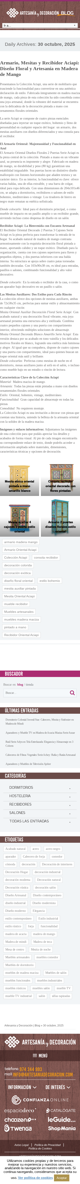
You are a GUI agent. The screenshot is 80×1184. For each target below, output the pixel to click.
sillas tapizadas (61, 996)
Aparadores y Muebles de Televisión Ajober (28, 764)
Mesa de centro (14, 949)
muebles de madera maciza (21, 972)
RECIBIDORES (20, 805)
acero (35, 848)
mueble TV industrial (18, 996)
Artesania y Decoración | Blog (22, 1025)
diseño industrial (15, 903)
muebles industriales (49, 980)
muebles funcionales (17, 980)
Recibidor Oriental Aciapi (21, 635)
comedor (57, 856)
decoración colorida (18, 565)
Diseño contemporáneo (47, 895)
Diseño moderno (15, 910)
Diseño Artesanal (15, 895)
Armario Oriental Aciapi (20, 550)
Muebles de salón (55, 972)
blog (20, 684)
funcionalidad (49, 926)
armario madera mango (21, 542)
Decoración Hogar (16, 872)
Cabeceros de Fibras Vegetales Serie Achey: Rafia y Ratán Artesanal (40, 754)
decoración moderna (17, 879)
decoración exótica (17, 573)
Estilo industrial (48, 918)
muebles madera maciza (21, 619)
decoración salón (45, 887)
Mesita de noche (41, 949)
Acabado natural (15, 848)
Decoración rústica (16, 887)
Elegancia (39, 910)
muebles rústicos (15, 988)
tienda (29, 684)
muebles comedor (47, 957)
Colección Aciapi (15, 557)
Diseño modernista (43, 903)
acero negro (53, 848)
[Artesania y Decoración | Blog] (40, 1042)
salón (42, 996)
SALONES (17, 814)
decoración (28, 864)
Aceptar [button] (62, 1178)
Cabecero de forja (34, 856)
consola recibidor (46, 557)
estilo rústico (13, 926)
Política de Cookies (40, 1148)
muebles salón (41, 988)
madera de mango (44, 934)
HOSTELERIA (20, 797)
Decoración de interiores (57, 864)
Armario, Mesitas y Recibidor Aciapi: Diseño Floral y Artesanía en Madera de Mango (39, 68)
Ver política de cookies (35, 1177)
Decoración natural (48, 879)
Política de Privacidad (47, 1145)
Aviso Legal (21, 1145)
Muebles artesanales (19, 611)
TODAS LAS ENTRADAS (29, 822)
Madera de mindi (15, 941)
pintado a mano (15, 627)
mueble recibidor (16, 604)
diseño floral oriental (18, 580)
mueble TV (64, 988)
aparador (10, 856)
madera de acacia (15, 934)
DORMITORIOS (21, 788)
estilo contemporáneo (18, 918)
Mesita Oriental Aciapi (19, 596)
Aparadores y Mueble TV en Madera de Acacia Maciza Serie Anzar (40, 732)
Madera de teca (42, 941)
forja (31, 926)
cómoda (10, 864)
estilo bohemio (50, 580)
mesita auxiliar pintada (20, 588)
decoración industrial (47, 872)
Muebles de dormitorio (19, 965)
